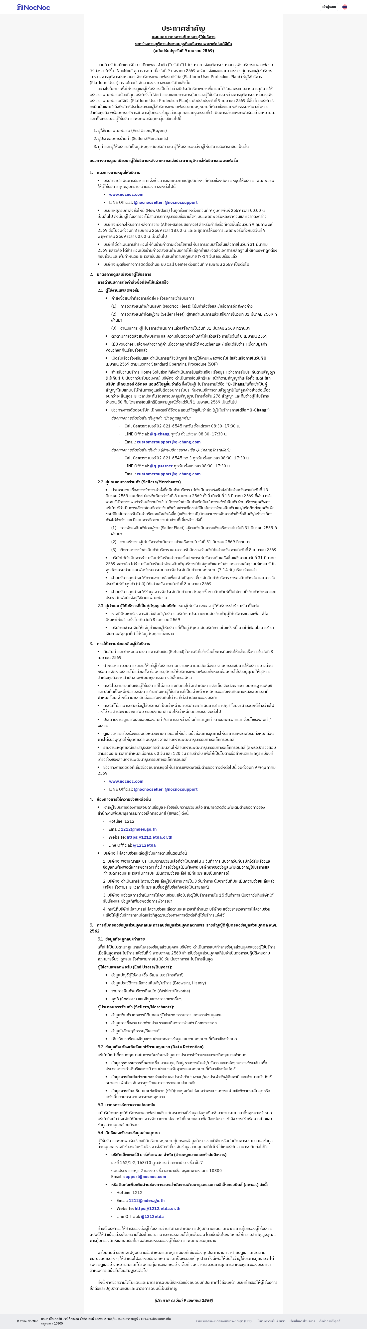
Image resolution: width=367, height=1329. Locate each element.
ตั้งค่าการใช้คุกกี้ (329, 1321)
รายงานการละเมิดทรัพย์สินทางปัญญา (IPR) (224, 1321)
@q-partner (161, 466)
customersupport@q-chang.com (168, 442)
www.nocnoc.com (126, 194)
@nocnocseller (148, 202)
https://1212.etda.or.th (149, 837)
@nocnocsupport (181, 202)
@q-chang (160, 434)
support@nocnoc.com (144, 1177)
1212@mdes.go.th (139, 829)
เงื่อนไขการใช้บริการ (302, 1321)
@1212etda (144, 845)
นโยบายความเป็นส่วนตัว (271, 1321)
